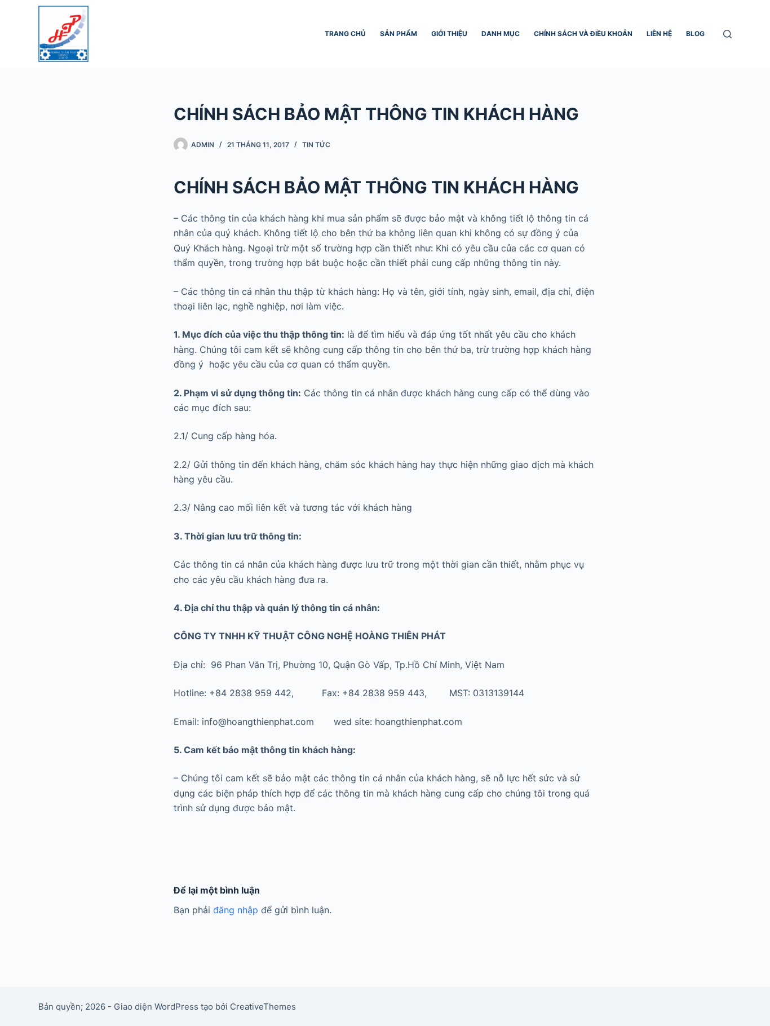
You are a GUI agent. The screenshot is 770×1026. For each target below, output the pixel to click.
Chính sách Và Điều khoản (583, 33)
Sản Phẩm (398, 33)
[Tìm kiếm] (727, 34)
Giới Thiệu (449, 33)
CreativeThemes (263, 1006)
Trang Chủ (345, 33)
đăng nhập (235, 910)
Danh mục (500, 33)
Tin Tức (316, 144)
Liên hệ (659, 33)
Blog (695, 33)
